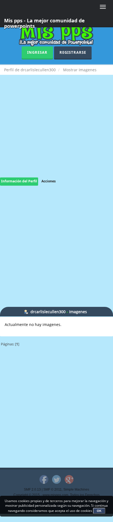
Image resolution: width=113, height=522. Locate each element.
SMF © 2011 (52, 489)
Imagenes (78, 311)
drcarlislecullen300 (48, 311)
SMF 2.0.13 (32, 489)
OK (99, 510)
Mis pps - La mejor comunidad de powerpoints (44, 22)
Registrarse (73, 52)
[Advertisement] (56, 131)
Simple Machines (76, 489)
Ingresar (37, 52)
